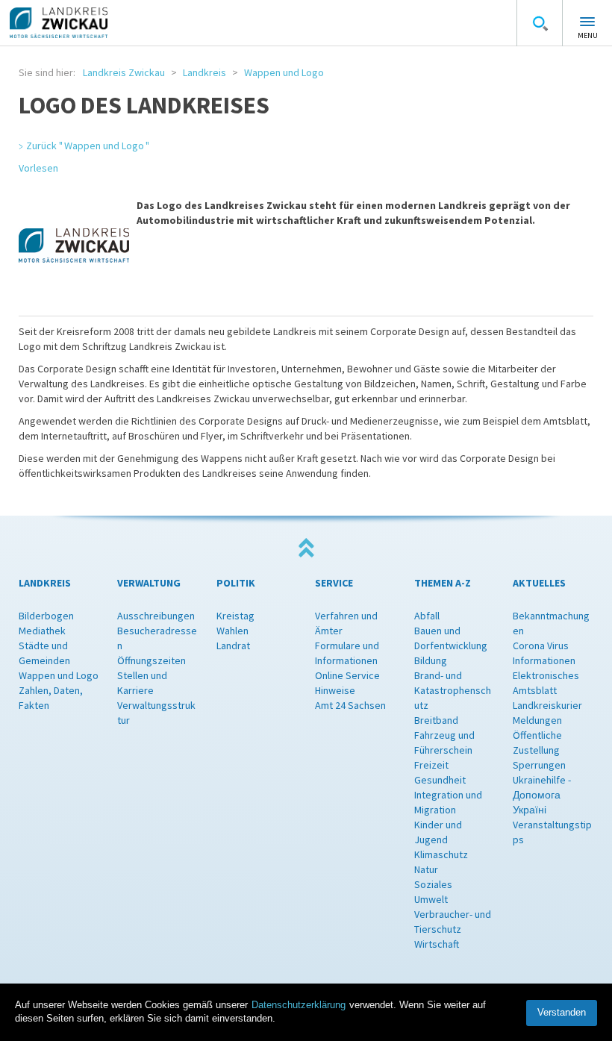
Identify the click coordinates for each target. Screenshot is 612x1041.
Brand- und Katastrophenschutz (452, 690)
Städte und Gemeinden (44, 653)
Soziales (433, 884)
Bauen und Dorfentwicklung (450, 638)
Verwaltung (149, 583)
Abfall (427, 615)
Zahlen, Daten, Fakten (51, 698)
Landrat (233, 645)
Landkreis (204, 72)
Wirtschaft (436, 944)
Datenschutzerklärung (299, 1004)
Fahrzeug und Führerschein (444, 742)
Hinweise (335, 690)
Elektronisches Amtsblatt (546, 683)
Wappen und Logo (284, 72)
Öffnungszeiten (151, 660)
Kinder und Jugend (438, 832)
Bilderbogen (46, 615)
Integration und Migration (448, 802)
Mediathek (42, 630)
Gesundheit (440, 780)
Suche (539, 23)
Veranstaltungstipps (552, 832)
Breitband (436, 720)
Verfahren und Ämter (346, 623)
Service (334, 583)
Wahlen (232, 630)
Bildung (430, 660)
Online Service (347, 675)
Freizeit (431, 765)
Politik (235, 583)
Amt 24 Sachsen (350, 705)
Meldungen (537, 720)
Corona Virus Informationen (544, 653)
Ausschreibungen (156, 615)
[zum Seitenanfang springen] (306, 548)
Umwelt (431, 899)
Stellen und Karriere (142, 683)
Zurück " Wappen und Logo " (87, 145)
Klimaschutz (441, 854)
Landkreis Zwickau (124, 72)
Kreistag (235, 615)
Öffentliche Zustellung (537, 742)
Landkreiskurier (547, 705)
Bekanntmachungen (551, 623)
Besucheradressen (157, 638)
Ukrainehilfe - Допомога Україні (542, 794)
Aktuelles (539, 583)
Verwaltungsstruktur (156, 712)
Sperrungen (539, 765)
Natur (426, 869)
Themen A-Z (442, 583)
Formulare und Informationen (347, 653)
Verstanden (561, 1012)
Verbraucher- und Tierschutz (452, 921)
